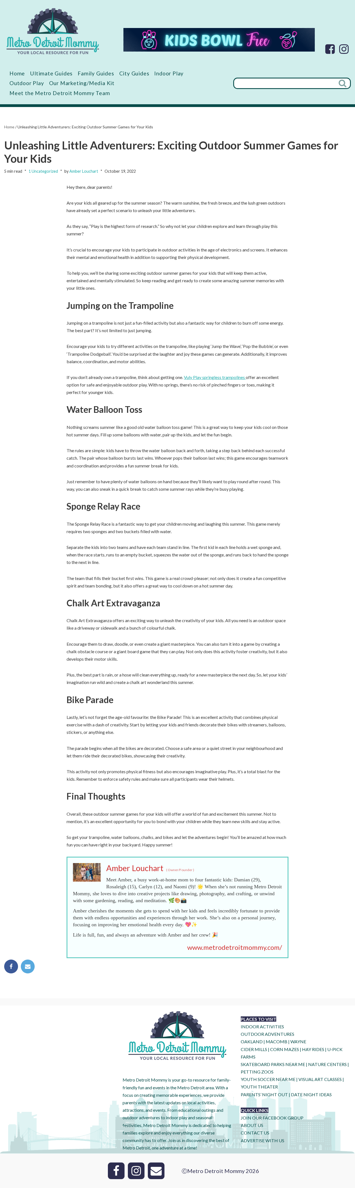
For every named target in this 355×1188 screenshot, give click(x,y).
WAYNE (298, 1041)
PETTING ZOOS (257, 1071)
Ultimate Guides (51, 73)
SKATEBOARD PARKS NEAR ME (273, 1064)
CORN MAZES (284, 1049)
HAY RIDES (313, 1049)
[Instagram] (344, 49)
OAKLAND (252, 1041)
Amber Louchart (83, 171)
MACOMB (276, 1041)
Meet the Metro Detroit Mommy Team (59, 93)
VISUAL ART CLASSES (320, 1079)
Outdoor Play (26, 83)
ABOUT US (252, 1125)
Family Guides (96, 73)
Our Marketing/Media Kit (82, 83)
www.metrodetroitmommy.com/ (234, 947)
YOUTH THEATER (259, 1086)
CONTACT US (255, 1132)
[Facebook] (330, 49)
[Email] (28, 966)
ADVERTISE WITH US (262, 1140)
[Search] (343, 83)
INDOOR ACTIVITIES (262, 1026)
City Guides (134, 73)
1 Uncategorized (43, 171)
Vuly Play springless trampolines (215, 377)
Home (17, 73)
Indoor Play (169, 73)
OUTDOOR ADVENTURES (267, 1034)
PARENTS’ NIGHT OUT (264, 1094)
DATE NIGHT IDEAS (311, 1094)
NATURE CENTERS (327, 1064)
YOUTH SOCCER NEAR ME (268, 1079)
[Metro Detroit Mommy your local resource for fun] (52, 31)
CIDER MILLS (254, 1049)
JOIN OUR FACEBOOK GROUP (272, 1117)
